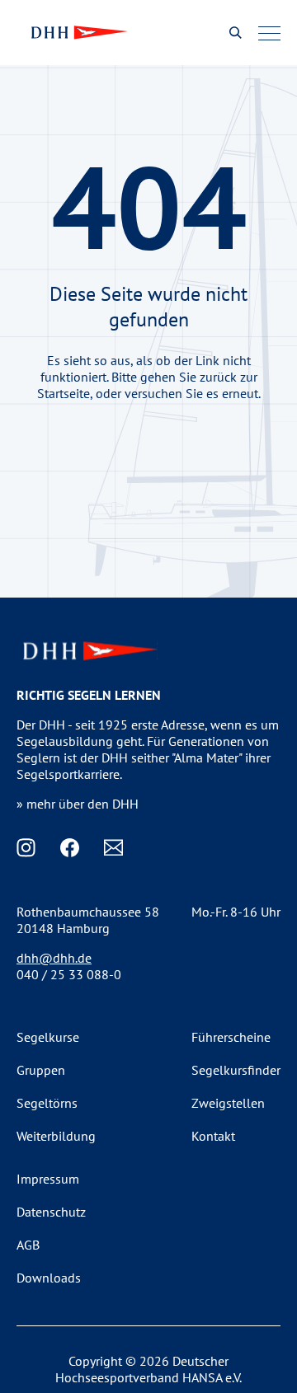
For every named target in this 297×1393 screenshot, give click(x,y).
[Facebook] (69, 847)
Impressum (47, 1178)
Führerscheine (231, 1037)
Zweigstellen (228, 1103)
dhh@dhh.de (54, 958)
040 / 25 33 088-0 (68, 974)
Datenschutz (51, 1211)
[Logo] (77, 32)
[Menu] (269, 33)
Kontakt (213, 1136)
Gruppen (40, 1070)
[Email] (113, 847)
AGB (28, 1244)
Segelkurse (47, 1037)
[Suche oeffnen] (235, 32)
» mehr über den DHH (77, 803)
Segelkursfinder (235, 1070)
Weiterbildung (56, 1136)
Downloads (48, 1277)
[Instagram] (25, 847)
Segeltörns (47, 1103)
